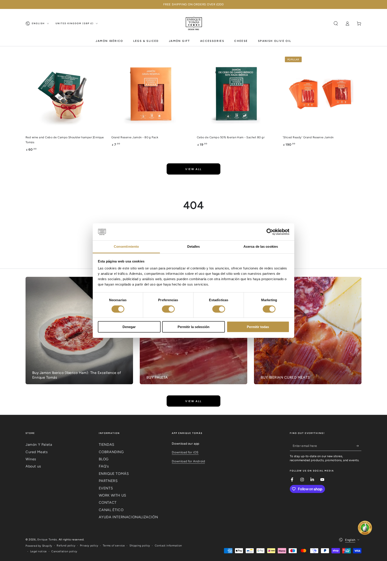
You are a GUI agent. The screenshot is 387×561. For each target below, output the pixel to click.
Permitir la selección (193, 327)
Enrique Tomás (47, 539)
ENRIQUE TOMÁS (114, 473)
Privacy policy (89, 545)
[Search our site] (336, 23)
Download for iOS (185, 452)
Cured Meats (37, 452)
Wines (31, 459)
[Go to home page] (193, 23)
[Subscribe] (358, 446)
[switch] (168, 309)
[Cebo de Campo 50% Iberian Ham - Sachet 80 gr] (236, 93)
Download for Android (188, 461)
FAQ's (104, 466)
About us (33, 466)
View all (193, 169)
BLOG (104, 459)
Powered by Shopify (39, 545)
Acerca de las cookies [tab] (260, 246)
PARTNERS (108, 481)
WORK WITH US (112, 495)
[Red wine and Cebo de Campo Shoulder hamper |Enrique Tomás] (65, 93)
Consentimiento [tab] (126, 246)
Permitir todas (258, 327)
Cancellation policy (64, 551)
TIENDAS (106, 444)
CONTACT (108, 502)
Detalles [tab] (193, 246)
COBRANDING (111, 452)
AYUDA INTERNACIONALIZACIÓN (128, 517)
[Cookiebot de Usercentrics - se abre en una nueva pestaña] (269, 231)
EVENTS (106, 488)
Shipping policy (139, 545)
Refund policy (66, 545)
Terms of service (114, 545)
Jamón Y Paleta (39, 444)
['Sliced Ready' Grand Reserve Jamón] (322, 93)
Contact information (168, 545)
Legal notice (38, 551)
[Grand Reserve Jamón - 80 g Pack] (150, 93)
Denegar (129, 327)
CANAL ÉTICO (111, 510)
